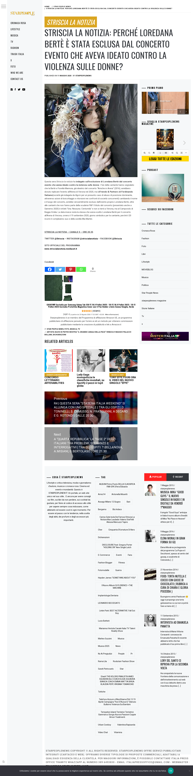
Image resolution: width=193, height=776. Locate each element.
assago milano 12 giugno (109, 502)
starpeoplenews (83, 76)
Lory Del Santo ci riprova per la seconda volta (174, 664)
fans (130, 555)
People (121, 654)
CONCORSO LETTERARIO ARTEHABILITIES (56, 379)
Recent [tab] (179, 477)
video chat (103, 732)
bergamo (102, 509)
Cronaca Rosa (18, 23)
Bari (128, 502)
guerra (118, 570)
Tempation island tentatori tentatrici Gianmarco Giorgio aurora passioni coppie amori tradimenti (117, 714)
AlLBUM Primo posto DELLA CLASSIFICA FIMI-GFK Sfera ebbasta (117, 485)
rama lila (102, 661)
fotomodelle (103, 570)
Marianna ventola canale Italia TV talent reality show (117, 629)
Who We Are (17, 72)
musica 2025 (103, 646)
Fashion (15, 48)
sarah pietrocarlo (106, 669)
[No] (189, 770)
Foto (13, 66)
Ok (170, 770)
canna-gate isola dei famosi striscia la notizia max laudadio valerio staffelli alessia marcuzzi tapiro (117, 519)
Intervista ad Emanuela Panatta (174, 624)
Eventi (119, 555)
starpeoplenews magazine (154, 300)
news (118, 646)
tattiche (101, 692)
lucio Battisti (103, 621)
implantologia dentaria (108, 595)
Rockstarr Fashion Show (124, 661)
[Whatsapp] (81, 268)
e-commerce (104, 555)
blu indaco (117, 509)
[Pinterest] (71, 268)
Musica (14, 35)
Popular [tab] (157, 477)
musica (121, 638)
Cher (100, 530)
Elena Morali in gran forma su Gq (173, 540)
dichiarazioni (59, 335)
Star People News (55, 329)
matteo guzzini (105, 638)
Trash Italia (17, 54)
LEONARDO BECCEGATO (109, 603)
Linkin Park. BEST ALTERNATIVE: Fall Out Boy (117, 612)
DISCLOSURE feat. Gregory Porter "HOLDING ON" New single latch (117, 546)
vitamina (118, 732)
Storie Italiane (148, 308)
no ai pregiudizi (105, 654)
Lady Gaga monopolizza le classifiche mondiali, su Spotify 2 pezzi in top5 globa (90, 380)
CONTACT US (17, 79)
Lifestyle (15, 29)
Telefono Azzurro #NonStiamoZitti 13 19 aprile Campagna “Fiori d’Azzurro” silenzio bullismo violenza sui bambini (117, 702)
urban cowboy (104, 725)
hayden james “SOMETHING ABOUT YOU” (117, 578)
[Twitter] (60, 268)
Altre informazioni (111, 314)
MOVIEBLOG (147, 269)
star (122, 669)
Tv (12, 41)
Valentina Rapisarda (126, 725)
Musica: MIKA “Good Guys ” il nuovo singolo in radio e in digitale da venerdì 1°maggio (173, 499)
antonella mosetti (119, 494)
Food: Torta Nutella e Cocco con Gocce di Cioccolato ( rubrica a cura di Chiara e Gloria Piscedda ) (174, 583)
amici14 (101, 494)
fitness (122, 562)
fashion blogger (105, 562)
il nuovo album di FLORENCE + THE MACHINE (117, 586)
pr (132, 654)
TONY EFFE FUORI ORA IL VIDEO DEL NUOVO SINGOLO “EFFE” (122, 379)
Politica (145, 285)
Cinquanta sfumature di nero (122, 530)
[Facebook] (50, 268)
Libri (144, 254)
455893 (96, 311)
